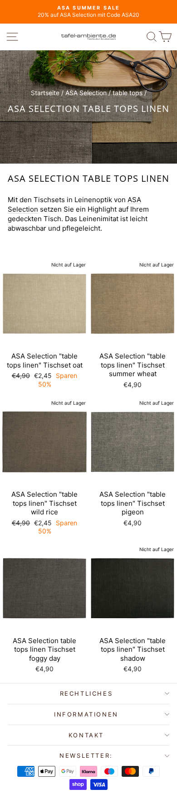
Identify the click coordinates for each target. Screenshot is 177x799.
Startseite (45, 93)
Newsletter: (86, 755)
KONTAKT (86, 735)
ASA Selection (86, 93)
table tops (128, 93)
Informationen (86, 714)
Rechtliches (86, 693)
